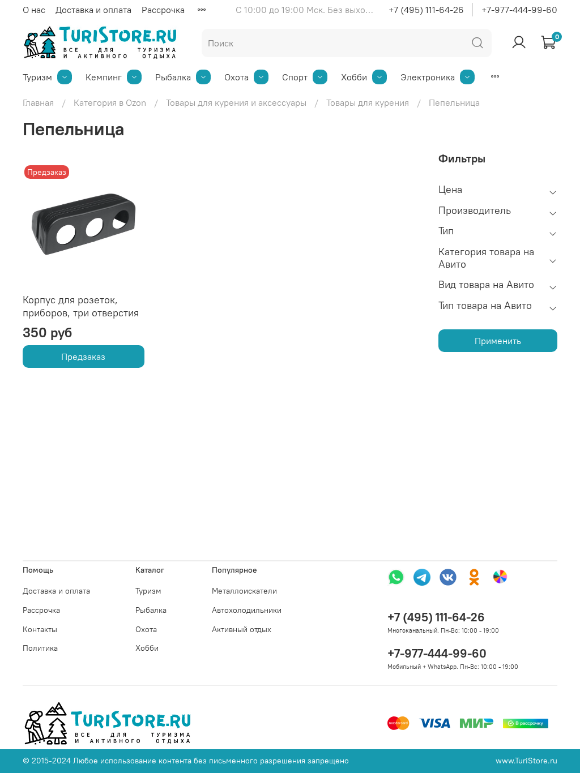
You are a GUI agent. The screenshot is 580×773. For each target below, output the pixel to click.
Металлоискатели (244, 591)
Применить (498, 340)
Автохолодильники (247, 610)
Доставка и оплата (93, 9)
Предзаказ (83, 356)
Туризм (37, 77)
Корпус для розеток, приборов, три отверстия (81, 306)
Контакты (40, 629)
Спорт (295, 77)
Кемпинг (104, 77)
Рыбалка (173, 77)
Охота (236, 77)
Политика (40, 648)
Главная (38, 102)
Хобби (354, 77)
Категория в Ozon (110, 102)
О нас (34, 9)
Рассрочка (163, 9)
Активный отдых (241, 629)
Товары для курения (367, 102)
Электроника (427, 77)
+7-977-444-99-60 (519, 9)
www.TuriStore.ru (526, 760)
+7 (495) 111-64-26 (426, 9)
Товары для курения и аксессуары (236, 102)
